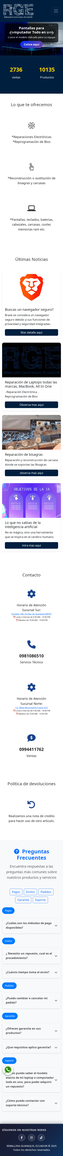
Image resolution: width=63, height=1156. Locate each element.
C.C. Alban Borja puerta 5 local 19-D (31, 707)
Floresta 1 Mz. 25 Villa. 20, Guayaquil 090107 (31, 614)
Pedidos (46, 892)
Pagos (16, 892)
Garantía (23, 900)
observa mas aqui (31, 473)
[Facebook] (21, 1137)
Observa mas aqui (32, 405)
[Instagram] (31, 1137)
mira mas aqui (31, 545)
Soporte (40, 900)
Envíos (30, 892)
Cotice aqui (31, 44)
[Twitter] (41, 1137)
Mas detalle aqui (31, 332)
